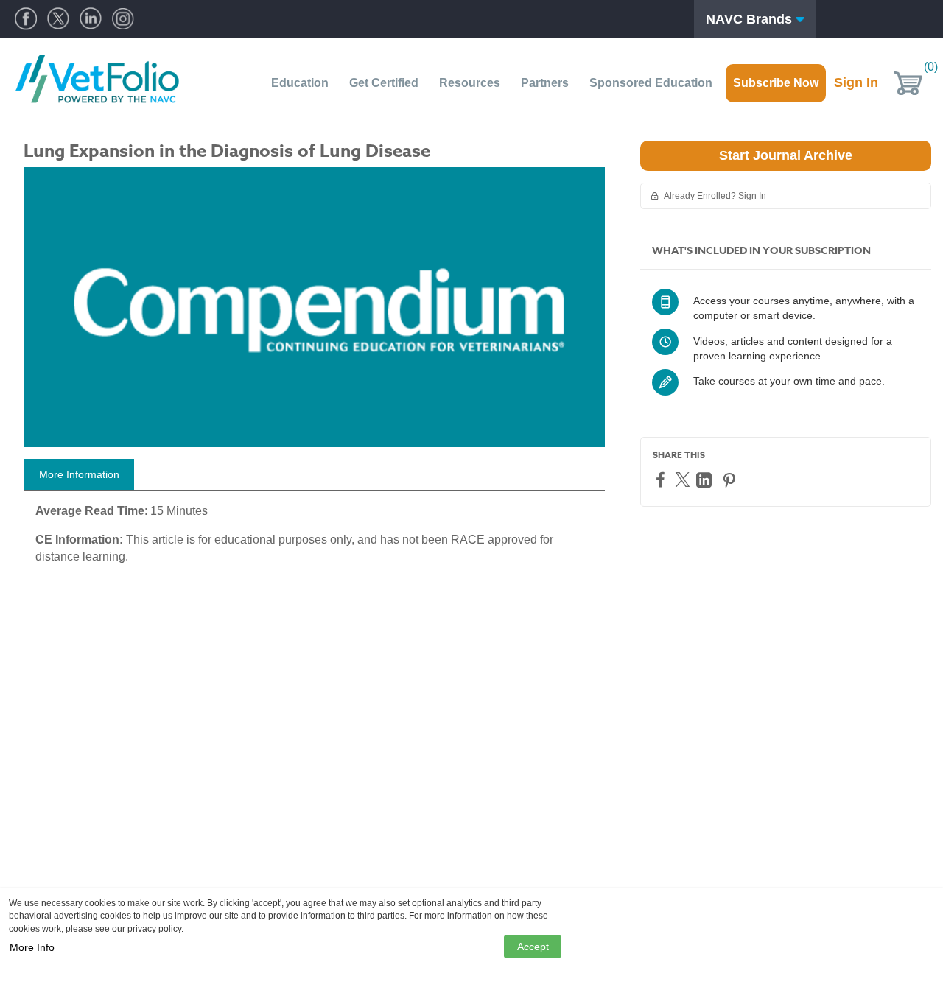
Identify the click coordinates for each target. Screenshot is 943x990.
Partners (545, 83)
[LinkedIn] (705, 480)
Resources (469, 83)
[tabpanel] (314, 540)
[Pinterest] (730, 480)
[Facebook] (662, 479)
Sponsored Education (650, 83)
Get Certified (383, 83)
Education (300, 83)
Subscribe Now (775, 83)
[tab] (79, 474)
